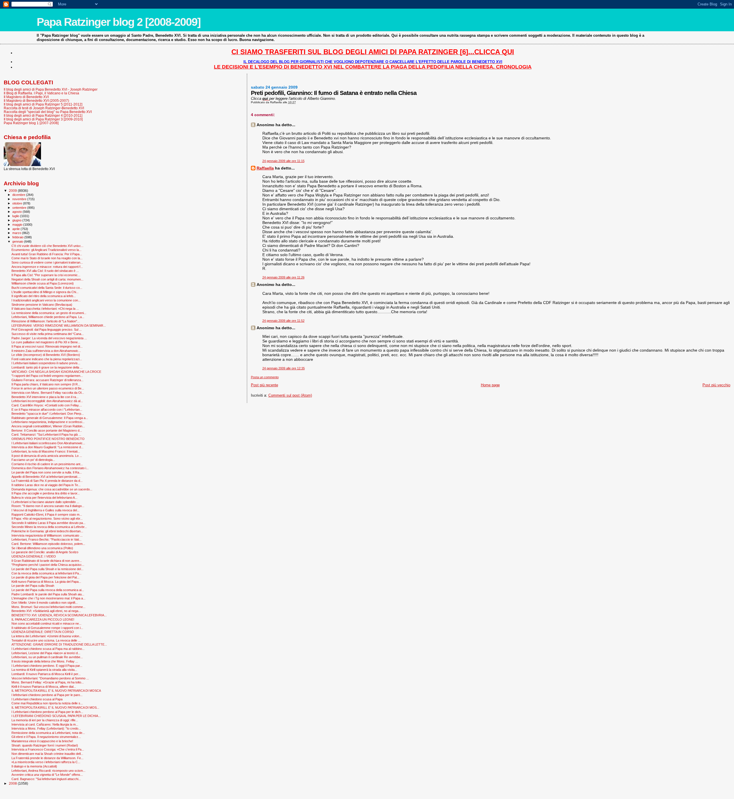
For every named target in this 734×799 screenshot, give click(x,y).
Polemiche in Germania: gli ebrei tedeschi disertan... (47, 531)
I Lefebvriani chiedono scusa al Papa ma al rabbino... (48, 648)
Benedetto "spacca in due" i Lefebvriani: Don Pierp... (47, 413)
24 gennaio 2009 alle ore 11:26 (283, 277)
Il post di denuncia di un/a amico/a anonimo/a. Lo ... (46, 455)
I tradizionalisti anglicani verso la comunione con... (46, 300)
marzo (17, 233)
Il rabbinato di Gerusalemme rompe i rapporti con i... (47, 628)
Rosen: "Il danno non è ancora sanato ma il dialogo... (47, 506)
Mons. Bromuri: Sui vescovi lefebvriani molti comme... (48, 607)
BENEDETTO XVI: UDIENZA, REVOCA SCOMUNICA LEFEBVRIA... (59, 615)
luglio (16, 216)
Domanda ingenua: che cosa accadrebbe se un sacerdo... (51, 489)
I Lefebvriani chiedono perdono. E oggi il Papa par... (46, 665)
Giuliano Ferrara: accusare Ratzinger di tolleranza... (47, 380)
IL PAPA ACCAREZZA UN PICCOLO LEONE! (42, 619)
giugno (17, 220)
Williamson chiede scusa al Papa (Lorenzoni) (42, 283)
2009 (13, 190)
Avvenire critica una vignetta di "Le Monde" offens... (47, 774)
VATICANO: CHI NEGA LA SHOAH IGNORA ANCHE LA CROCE (56, 371)
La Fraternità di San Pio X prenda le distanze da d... (47, 480)
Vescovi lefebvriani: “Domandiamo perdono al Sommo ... (50, 678)
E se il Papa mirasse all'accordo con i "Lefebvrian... (46, 409)
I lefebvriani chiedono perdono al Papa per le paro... (47, 695)
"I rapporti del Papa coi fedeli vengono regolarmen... (47, 375)
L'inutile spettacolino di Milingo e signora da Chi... (45, 292)
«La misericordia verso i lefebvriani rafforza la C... (45, 762)
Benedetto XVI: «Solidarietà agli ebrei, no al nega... (46, 611)
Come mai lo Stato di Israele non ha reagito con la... (47, 258)
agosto (17, 211)
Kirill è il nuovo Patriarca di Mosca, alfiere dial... (43, 686)
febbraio (18, 237)
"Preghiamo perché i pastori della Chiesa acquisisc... (47, 564)
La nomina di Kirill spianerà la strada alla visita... (44, 669)
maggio (17, 224)
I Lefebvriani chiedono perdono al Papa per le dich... (47, 712)
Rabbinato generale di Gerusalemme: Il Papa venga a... (49, 418)
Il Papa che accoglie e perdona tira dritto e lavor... (45, 493)
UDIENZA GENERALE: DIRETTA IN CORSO (42, 632)
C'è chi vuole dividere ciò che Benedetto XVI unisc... (47, 246)
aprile (16, 229)
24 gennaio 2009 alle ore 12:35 (283, 368)
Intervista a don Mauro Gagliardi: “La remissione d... (47, 447)
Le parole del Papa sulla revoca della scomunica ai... (47, 590)
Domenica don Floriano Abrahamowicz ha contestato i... (50, 468)
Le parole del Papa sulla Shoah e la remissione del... (47, 569)
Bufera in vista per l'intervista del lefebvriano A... (44, 497)
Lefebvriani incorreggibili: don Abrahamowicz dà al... (47, 401)
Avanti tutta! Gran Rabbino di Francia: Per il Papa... (46, 254)
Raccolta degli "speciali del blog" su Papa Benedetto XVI (48, 112)
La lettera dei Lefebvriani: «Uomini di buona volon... (46, 636)
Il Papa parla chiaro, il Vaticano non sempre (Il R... (45, 384)
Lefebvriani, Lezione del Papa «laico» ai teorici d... (45, 653)
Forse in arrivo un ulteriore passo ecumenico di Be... (47, 388)
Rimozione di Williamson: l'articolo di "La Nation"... (45, 321)
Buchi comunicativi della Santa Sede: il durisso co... (46, 287)
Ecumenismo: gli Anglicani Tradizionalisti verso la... (46, 250)
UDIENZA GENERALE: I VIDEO (33, 556)
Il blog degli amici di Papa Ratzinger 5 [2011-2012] (43, 104)
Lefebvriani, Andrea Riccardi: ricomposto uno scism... (48, 770)
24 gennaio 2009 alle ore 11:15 (283, 161)
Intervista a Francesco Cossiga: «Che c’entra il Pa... (47, 749)
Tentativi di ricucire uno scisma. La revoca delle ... (46, 640)
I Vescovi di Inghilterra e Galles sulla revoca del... (45, 510)
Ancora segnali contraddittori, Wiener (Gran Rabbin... (48, 426)
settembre (19, 207)
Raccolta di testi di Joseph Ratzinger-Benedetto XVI (44, 108)
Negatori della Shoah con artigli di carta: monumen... (47, 279)
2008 (13, 783)
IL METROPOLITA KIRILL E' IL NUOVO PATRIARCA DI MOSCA (56, 690)
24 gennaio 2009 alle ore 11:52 (283, 320)
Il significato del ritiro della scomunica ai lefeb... (43, 296)
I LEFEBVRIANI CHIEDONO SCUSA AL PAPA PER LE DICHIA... (56, 716)
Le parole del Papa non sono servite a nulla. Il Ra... (46, 472)
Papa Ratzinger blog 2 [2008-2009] (118, 22)
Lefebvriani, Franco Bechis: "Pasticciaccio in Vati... (46, 539)
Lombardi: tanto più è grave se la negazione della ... (47, 367)
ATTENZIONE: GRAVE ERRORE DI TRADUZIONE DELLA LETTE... (59, 644)
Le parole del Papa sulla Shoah (32, 585)
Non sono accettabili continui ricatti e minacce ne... (46, 623)
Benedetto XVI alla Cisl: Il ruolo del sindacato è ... (45, 270)
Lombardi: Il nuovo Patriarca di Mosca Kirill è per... (46, 674)
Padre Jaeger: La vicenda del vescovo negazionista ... (49, 338)
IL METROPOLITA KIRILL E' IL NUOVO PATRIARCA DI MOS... (55, 707)
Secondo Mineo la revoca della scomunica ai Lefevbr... (49, 527)
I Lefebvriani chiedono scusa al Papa (37, 699)
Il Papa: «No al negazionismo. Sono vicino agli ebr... (47, 518)
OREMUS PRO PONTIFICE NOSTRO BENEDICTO (48, 439)
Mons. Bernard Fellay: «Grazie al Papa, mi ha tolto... (47, 682)
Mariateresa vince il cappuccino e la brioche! (42, 741)
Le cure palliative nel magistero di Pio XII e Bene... (45, 342)
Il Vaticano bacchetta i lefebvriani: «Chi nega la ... (45, 308)
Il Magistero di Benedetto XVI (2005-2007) (36, 100)
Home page (490, 385)
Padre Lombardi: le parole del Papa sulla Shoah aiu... (47, 594)
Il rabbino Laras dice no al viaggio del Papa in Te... (46, 485)
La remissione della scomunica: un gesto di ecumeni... (48, 313)
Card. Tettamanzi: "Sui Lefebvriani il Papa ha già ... (46, 434)
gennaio (18, 241)
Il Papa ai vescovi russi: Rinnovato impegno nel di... (47, 346)
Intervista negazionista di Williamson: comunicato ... (47, 535)
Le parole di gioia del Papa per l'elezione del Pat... (45, 577)
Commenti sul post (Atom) (290, 395)
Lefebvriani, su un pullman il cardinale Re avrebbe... (47, 657)
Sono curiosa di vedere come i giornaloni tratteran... (47, 262)
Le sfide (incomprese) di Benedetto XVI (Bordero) (45, 354)
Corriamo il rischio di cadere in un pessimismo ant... (47, 464)
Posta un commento (265, 377)
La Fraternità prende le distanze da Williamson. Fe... (47, 758)
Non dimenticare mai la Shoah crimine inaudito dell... (47, 753)
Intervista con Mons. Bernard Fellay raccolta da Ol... (47, 392)
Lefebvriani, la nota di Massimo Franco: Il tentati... (45, 451)
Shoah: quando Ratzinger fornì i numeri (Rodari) (44, 745)
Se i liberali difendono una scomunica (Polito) (42, 548)
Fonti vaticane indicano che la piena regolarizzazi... (46, 359)
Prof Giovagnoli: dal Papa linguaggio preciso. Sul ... (46, 329)
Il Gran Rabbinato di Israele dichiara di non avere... (46, 560)
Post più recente (264, 385)
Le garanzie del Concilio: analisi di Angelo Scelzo (44, 552)
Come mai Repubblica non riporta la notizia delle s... (47, 703)
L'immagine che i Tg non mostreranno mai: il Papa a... (48, 598)
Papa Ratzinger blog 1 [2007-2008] (31, 123)
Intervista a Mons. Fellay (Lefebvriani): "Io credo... (46, 728)
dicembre (19, 194)
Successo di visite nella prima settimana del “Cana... (47, 334)
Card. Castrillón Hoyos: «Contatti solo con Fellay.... (46, 405)
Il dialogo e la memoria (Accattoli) (34, 766)
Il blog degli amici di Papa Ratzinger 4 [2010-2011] (43, 115)
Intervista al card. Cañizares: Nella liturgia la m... (44, 724)
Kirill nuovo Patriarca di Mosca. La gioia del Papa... (46, 581)
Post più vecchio (716, 385)
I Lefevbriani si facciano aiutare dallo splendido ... (45, 502)
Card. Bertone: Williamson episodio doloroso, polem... (48, 543)
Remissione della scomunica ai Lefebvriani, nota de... (48, 732)
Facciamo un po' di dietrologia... (33, 459)
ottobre (17, 203)
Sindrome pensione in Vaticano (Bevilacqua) (41, 304)
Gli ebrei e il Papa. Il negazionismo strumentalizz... (46, 736)
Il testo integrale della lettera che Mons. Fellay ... (44, 661)
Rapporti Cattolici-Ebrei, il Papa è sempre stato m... (46, 514)
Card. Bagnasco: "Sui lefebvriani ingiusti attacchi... (46, 779)
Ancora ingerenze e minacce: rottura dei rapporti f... (47, 266)
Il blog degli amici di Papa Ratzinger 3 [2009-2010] (43, 119)
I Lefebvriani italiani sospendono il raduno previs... (45, 363)
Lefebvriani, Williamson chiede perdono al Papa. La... (47, 317)
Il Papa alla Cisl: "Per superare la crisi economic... (45, 275)
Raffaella (265, 168)
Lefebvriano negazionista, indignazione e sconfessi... (48, 422)
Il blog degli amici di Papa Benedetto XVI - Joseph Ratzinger (50, 89)
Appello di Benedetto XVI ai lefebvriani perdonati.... (46, 476)
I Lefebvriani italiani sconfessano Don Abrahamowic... (48, 443)
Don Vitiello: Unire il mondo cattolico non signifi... (44, 602)
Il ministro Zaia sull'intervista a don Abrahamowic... (46, 350)
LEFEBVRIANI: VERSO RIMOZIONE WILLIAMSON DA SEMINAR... (58, 325)
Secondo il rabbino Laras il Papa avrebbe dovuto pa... (48, 523)
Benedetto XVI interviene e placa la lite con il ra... (45, 397)
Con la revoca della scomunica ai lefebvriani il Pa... (46, 573)
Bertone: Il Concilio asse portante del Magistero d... (46, 430)
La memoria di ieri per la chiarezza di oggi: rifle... (44, 720)
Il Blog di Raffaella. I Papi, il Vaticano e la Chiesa (41, 93)
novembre (19, 199)
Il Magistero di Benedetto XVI (26, 97)
